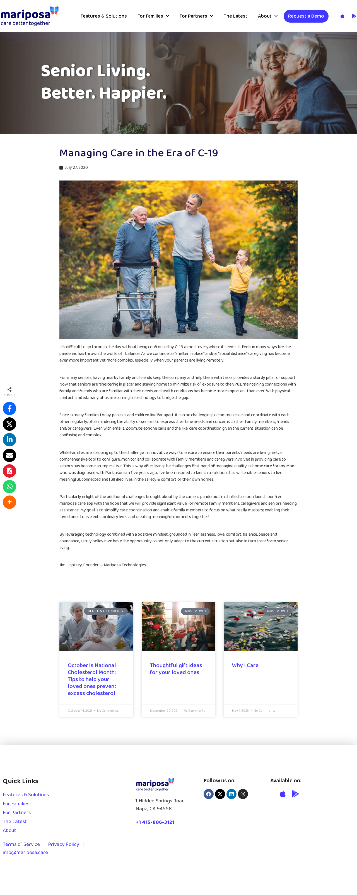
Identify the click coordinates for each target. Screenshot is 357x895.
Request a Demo (306, 16)
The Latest (235, 16)
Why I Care (245, 665)
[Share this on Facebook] (9, 408)
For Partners (193, 16)
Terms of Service (21, 844)
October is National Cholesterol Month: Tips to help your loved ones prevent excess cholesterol (92, 679)
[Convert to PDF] (9, 471)
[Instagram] (243, 794)
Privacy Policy (63, 844)
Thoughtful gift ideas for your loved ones (176, 669)
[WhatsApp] (9, 486)
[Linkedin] (231, 794)
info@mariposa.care (25, 852)
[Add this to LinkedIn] (9, 439)
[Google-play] (295, 794)
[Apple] (282, 794)
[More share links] (9, 502)
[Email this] (9, 455)
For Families (150, 16)
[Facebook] (209, 794)
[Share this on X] (9, 424)
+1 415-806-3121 (155, 822)
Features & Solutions (104, 16)
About (265, 16)
